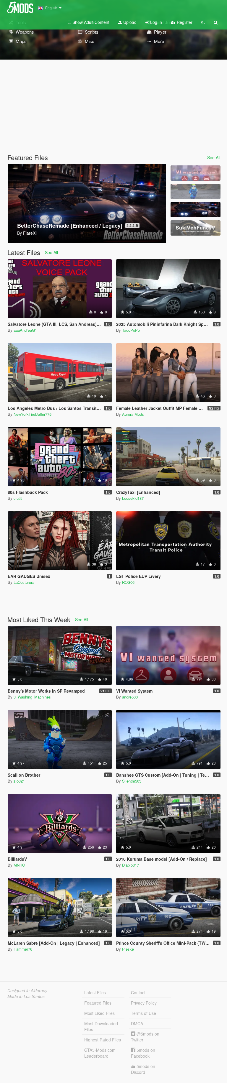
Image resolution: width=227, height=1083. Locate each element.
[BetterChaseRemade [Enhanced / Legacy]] (195, 209)
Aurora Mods (133, 414)
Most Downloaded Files (101, 1026)
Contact (138, 992)
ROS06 (128, 582)
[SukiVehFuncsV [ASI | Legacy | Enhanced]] (195, 228)
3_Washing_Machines (32, 697)
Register (184, 22)
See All (213, 157)
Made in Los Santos (26, 996)
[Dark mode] (203, 22)
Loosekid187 (133, 498)
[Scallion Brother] (195, 191)
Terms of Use (143, 1013)
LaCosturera (24, 582)
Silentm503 (131, 781)
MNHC (19, 865)
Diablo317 (130, 865)
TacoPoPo (131, 330)
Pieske (128, 949)
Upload (129, 22)
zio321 (19, 781)
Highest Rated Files (102, 1040)
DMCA (137, 1023)
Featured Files (97, 1003)
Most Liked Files (99, 1013)
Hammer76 (23, 949)
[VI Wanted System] (195, 173)
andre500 (130, 697)
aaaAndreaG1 (25, 330)
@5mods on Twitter (145, 1037)
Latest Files (95, 992)
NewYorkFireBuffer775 (32, 414)
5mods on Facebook (143, 1053)
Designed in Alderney (27, 990)
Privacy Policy (144, 1003)
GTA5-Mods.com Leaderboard (100, 1053)
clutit (18, 498)
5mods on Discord (143, 1069)
